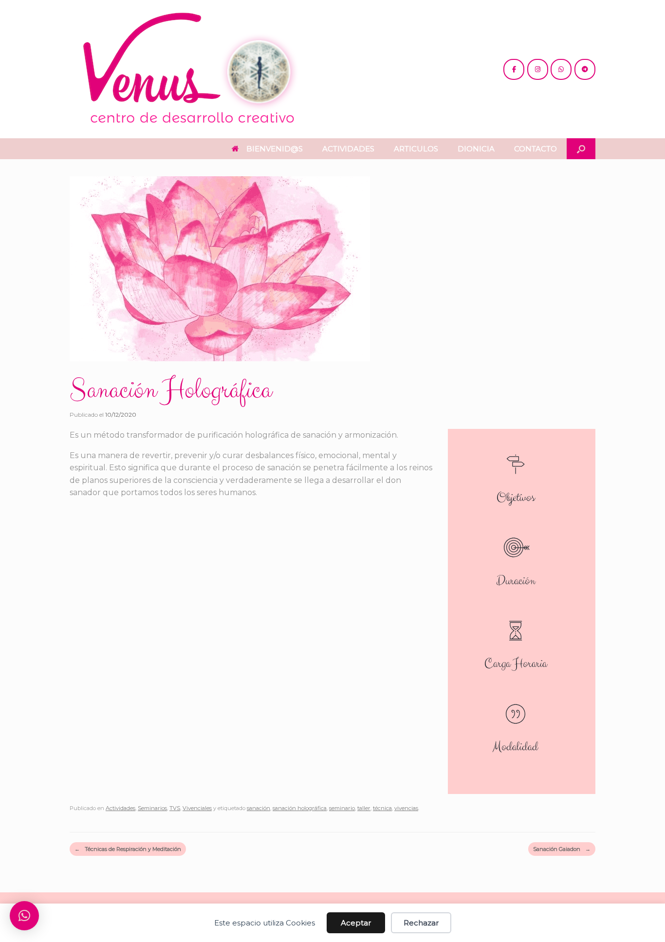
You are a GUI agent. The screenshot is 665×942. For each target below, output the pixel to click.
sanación (258, 808)
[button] (581, 148)
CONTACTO (535, 148)
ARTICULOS (416, 148)
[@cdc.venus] (513, 69)
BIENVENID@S (274, 148)
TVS (174, 808)
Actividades (120, 808)
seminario (342, 808)
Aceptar (356, 922)
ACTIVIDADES (348, 148)
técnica (382, 808)
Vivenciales (197, 808)
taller (363, 808)
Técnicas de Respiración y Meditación (127, 849)
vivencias (406, 808)
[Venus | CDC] (191, 69)
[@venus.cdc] (537, 69)
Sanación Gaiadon (562, 849)
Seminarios (152, 808)
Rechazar (421, 922)
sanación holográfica (300, 808)
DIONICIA (476, 148)
